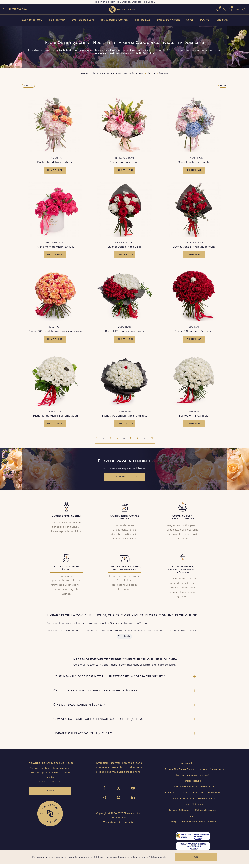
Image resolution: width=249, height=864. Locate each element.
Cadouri (183, 793)
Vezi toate (124, 636)
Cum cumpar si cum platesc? (193, 775)
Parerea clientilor (193, 781)
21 (152, 438)
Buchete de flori (82, 20)
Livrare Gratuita (182, 798)
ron (237, 9)
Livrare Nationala (193, 804)
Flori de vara (57, 20)
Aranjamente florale (114, 20)
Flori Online (214, 793)
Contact (201, 763)
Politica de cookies (206, 810)
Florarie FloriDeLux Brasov (179, 769)
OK (196, 857)
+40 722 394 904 (17, 9)
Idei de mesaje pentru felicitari (198, 822)
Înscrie (50, 791)
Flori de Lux (142, 20)
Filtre (223, 86)
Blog (173, 822)
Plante (204, 20)
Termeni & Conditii (180, 810)
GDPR (193, 816)
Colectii (169, 793)
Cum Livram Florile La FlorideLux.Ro (193, 787)
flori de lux (122, 9)
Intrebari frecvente (210, 769)
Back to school (31, 20)
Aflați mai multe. (158, 857)
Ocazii (190, 20)
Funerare (221, 20)
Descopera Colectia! (124, 477)
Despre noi (186, 763)
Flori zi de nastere (168, 20)
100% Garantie (204, 798)
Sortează (28, 86)
